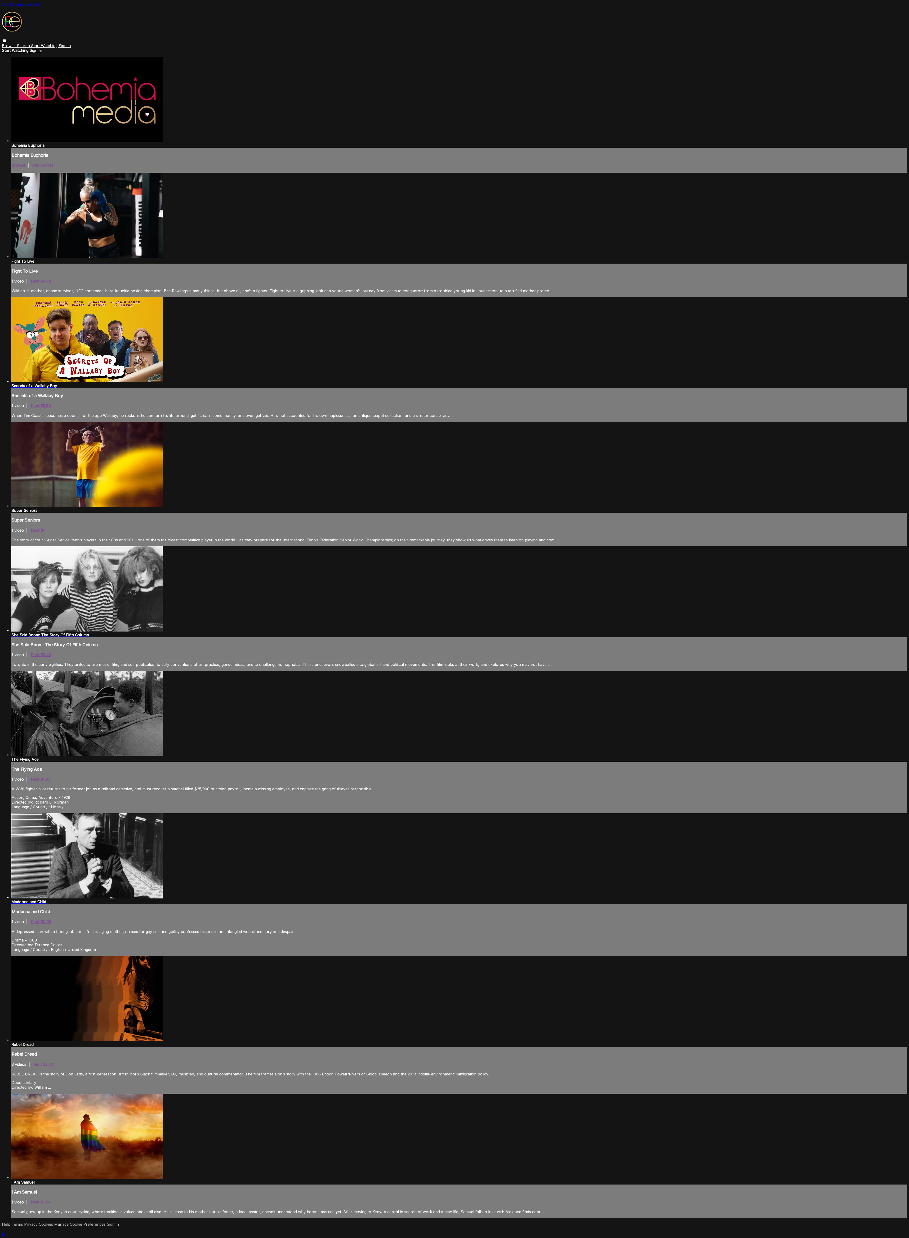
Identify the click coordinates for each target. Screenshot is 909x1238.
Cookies (46, 1224)
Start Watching (45, 45)
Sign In (36, 50)
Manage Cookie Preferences (80, 1224)
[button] (4, 40)
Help (7, 1224)
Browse (9, 45)
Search (24, 45)
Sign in (65, 45)
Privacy (31, 1224)
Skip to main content (20, 4)
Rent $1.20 (40, 1202)
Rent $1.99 (40, 779)
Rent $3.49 (41, 654)
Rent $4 (38, 530)
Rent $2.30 (43, 1064)
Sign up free (42, 165)
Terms (18, 1224)
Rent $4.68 (41, 281)
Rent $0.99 (41, 921)
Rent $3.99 (41, 405)
